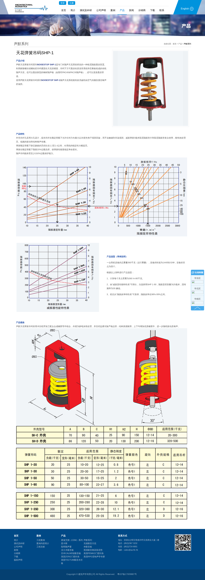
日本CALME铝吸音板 (71, 553)
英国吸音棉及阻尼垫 (93, 550)
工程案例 (40, 540)
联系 (161, 10)
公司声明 (101, 10)
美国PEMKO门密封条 (94, 553)
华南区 (197, 299)
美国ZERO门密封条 (70, 556)
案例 (112, 10)
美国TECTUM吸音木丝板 (72, 561)
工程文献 (40, 546)
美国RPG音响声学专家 (94, 556)
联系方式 (122, 535)
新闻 (131, 10)
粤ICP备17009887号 (127, 574)
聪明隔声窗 (66, 546)
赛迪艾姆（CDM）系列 (72, 540)
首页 (63, 10)
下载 (152, 10)
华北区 (197, 288)
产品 (122, 10)
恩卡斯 (64, 543)
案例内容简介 (42, 543)
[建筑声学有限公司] (31, 7)
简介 (73, 10)
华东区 (197, 278)
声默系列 (88, 540)
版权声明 (18, 560)
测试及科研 (86, 10)
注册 (71, 3)
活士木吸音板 (67, 550)
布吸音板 (88, 546)
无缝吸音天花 (90, 543)
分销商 (142, 10)
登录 (62, 3)
